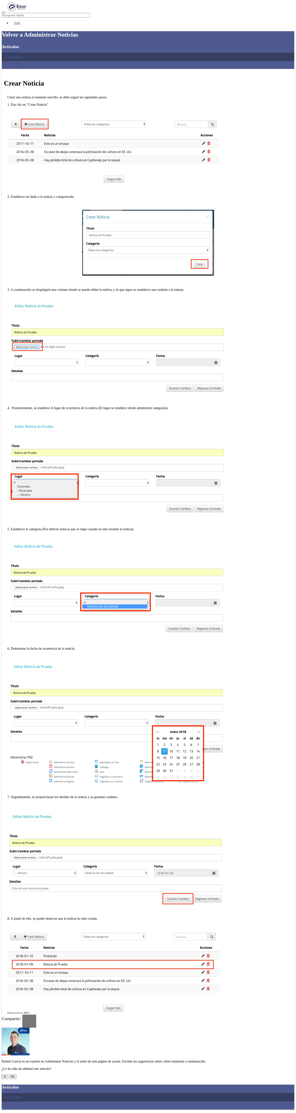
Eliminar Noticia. (13, 67)
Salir (16, 23)
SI (4, 1076)
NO (13, 1076)
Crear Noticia (13, 57)
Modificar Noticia (14, 63)
